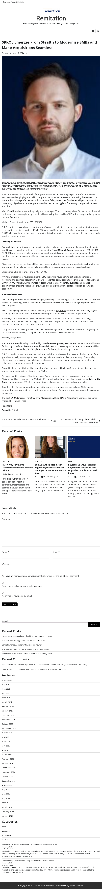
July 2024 (5, 790)
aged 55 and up (57, 211)
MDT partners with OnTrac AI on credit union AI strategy (25, 649)
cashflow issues (70, 200)
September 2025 (9, 728)
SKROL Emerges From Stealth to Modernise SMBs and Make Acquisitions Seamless (49, 398)
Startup (5, 840)
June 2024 (6, 794)
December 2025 (8, 715)
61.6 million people (35, 197)
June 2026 (6, 689)
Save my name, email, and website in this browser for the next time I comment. (42, 576)
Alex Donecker (8, 664)
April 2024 (6, 803)
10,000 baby (12, 211)
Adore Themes (76, 885)
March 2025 (7, 755)
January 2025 (7, 763)
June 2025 (6, 741)
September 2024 (9, 781)
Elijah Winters (7, 669)
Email (56, 552)
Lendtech (6, 831)
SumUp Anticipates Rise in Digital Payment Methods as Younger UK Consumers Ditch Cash (50, 469)
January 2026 (7, 711)
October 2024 (7, 776)
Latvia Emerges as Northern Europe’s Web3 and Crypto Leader (28, 861)
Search (5, 621)
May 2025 (6, 746)
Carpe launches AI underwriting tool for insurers (22, 645)
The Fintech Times (17, 401)
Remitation (51, 18)
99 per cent (73, 194)
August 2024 (7, 785)
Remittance (6, 835)
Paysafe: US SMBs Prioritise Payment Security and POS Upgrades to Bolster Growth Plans (82, 469)
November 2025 (8, 719)
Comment (7, 519)
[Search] (97, 31)
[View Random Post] (93, 31)
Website (5, 564)
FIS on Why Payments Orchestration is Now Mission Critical (17, 467)
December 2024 (8, 768)
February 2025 (8, 759)
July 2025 (5, 737)
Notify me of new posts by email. (17, 596)
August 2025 (7, 733)
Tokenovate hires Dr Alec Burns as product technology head (27, 654)
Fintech (15, 410)
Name (5, 552)
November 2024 (8, 772)
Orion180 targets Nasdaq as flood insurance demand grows (27, 636)
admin (4, 474)
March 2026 (7, 702)
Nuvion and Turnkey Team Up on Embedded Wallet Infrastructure (29, 845)
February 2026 (8, 706)
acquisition (61, 310)
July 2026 (5, 684)
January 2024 (7, 816)
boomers (22, 211)
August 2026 (7, 680)
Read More (7, 405)
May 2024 (6, 798)
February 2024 (8, 811)
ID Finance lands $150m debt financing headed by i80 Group (42, 669)
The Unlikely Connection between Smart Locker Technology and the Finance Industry (52, 664)
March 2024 (7, 807)
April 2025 (6, 750)
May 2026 (6, 693)
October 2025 (7, 724)
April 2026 (6, 698)
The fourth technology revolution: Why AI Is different (24, 640)
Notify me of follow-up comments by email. (22, 586)
